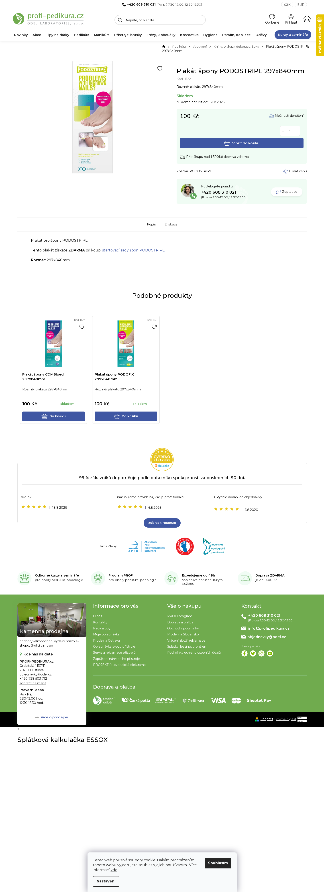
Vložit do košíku (245, 143)
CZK (287, 5)
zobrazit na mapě (33, 683)
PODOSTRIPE (201, 171)
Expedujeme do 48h (198, 575)
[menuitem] (21, 35)
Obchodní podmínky (183, 628)
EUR (300, 5)
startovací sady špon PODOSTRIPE (133, 250)
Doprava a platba (180, 622)
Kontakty (100, 622)
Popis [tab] (151, 224)
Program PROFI (121, 575)
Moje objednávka (106, 634)
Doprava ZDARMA (269, 575)
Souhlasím (218, 863)
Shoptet (267, 719)
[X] (253, 653)
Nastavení (106, 881)
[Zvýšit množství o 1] (297, 131)
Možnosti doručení (289, 116)
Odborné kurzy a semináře (57, 575)
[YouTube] (270, 653)
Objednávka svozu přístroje (114, 647)
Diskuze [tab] (171, 224)
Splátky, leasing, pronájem (187, 647)
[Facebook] (244, 653)
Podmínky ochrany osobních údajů (194, 653)
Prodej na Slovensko (183, 634)
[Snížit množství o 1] (283, 131)
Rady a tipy (101, 628)
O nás (97, 616)
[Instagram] (261, 653)
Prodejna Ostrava (106, 641)
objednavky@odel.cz (266, 637)
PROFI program (179, 616)
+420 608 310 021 (141, 4)
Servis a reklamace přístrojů (114, 653)
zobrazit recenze (162, 523)
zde (114, 870)
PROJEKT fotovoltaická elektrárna (119, 665)
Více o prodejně (54, 717)
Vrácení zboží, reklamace (186, 641)
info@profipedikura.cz (268, 628)
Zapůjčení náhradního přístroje (116, 659)
